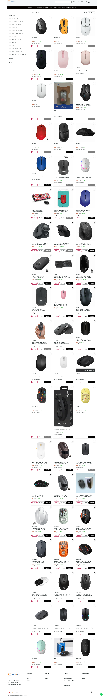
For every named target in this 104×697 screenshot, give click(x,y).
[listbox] (63, 2)
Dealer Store (84, 676)
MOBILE (54, 5)
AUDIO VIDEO (37, 5)
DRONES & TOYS (67, 5)
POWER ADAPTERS (75, 5)
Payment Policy (67, 685)
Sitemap (83, 678)
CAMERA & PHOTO (29, 5)
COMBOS (22, 5)
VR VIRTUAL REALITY (85, 5)
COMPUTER (16, 5)
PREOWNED (59, 5)
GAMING (10, 5)
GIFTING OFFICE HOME (46, 5)
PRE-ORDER (93, 5)
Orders (46, 678)
